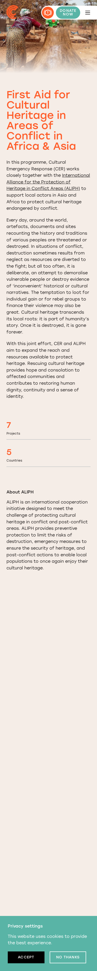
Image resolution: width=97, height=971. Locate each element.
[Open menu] (88, 12)
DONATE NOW (68, 12)
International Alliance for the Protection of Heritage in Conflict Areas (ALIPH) (48, 182)
